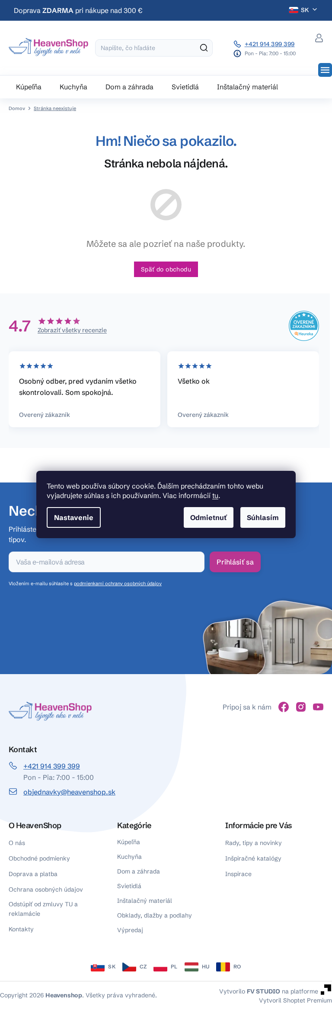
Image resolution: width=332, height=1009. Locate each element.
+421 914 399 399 (270, 44)
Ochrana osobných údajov (46, 889)
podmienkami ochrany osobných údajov (118, 583)
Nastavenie (73, 517)
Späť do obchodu (166, 269)
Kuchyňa (129, 857)
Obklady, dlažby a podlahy (154, 915)
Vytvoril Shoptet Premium (295, 1000)
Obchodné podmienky (39, 858)
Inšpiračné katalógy (253, 858)
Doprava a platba (33, 874)
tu (215, 495)
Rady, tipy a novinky (253, 843)
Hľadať (204, 48)
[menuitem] (29, 87)
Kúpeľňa (128, 842)
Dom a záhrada (138, 871)
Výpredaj (130, 930)
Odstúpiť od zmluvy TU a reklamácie (43, 909)
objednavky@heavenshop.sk (69, 792)
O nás (17, 843)
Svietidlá (129, 886)
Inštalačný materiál (144, 901)
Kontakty (21, 929)
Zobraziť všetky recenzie (72, 330)
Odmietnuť (208, 517)
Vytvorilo (249, 991)
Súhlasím (263, 517)
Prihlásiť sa (235, 562)
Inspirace (238, 874)
